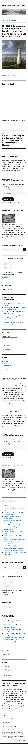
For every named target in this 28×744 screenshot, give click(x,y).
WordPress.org (8, 370)
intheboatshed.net (10, 6)
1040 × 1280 (14, 75)
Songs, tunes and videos (9, 726)
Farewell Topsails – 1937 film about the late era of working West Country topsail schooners (14, 527)
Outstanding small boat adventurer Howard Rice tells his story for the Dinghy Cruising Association (14, 542)
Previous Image (6, 20)
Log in (5, 363)
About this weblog (7, 719)
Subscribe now (8, 199)
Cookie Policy (10, 737)
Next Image (14, 20)
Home (4, 715)
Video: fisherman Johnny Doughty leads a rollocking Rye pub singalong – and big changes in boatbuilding (14, 548)
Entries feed (7, 365)
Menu (23, 5)
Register (6, 361)
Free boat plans (6, 722)
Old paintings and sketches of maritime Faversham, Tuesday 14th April (14, 508)
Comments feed (8, 368)
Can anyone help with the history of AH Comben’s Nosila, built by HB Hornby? (14, 322)
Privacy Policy (6, 730)
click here (5, 276)
